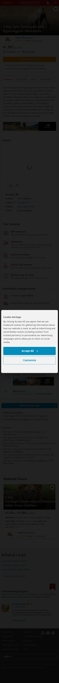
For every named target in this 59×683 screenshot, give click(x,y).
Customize (29, 360)
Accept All (28, 351)
